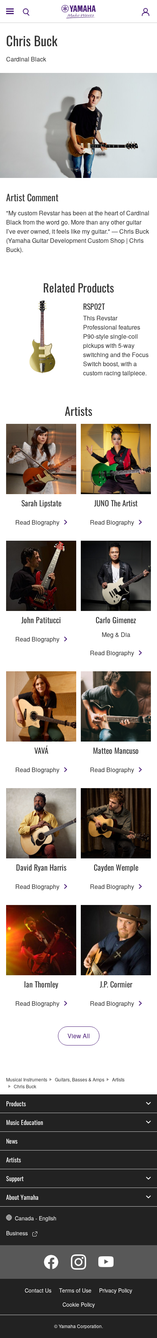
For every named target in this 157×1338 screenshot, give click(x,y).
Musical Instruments (26, 1079)
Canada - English (35, 1218)
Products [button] (16, 1103)
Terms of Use (75, 1290)
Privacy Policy (115, 1290)
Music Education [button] (24, 1122)
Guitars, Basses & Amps (79, 1079)
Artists (118, 1079)
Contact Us (38, 1290)
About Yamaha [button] (22, 1197)
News (12, 1141)
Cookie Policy (78, 1304)
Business (17, 1233)
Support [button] (15, 1178)
